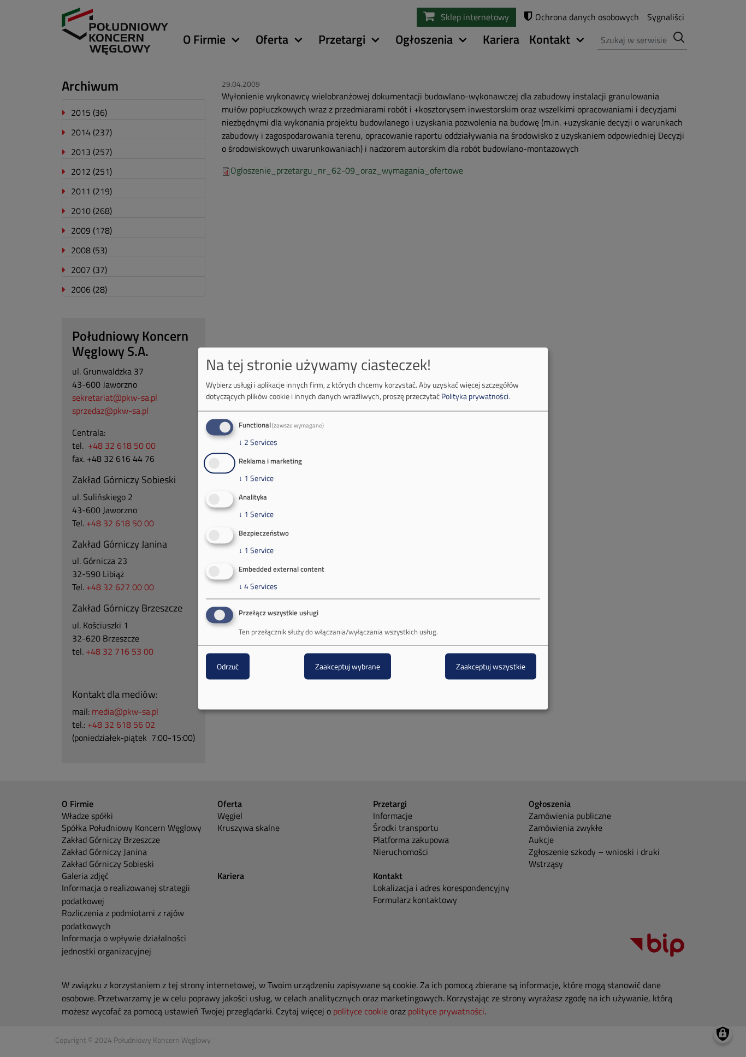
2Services (258, 442)
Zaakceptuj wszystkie (490, 666)
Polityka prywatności (474, 396)
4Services (258, 585)
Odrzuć (228, 666)
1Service (256, 478)
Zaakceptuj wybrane (347, 666)
